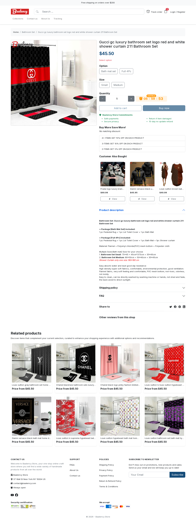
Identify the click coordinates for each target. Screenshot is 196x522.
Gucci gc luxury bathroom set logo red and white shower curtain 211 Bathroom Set (77, 32)
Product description (111, 210)
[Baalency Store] (20, 11)
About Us (74, 470)
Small (104, 84)
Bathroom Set (28, 32)
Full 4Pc (126, 71)
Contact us (75, 475)
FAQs (72, 465)
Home (16, 32)
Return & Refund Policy (110, 481)
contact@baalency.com (24, 483)
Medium (118, 84)
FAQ (101, 295)
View (114, 199)
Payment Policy (106, 475)
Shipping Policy (106, 465)
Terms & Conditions (108, 486)
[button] (165, 11)
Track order (156, 12)
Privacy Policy (106, 470)
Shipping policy (108, 287)
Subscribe (177, 474)
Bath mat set (108, 71)
